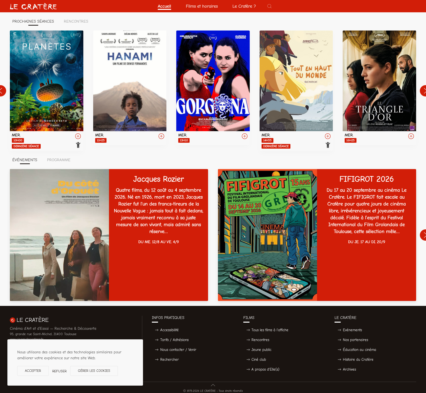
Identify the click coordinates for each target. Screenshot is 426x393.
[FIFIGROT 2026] (317, 235)
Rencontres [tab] (76, 21)
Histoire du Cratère (358, 359)
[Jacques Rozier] (109, 235)
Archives (349, 369)
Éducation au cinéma (359, 349)
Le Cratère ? (244, 6)
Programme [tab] (59, 160)
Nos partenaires (355, 340)
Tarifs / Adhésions (174, 340)
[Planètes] (46, 91)
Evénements (352, 330)
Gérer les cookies (94, 371)
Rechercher (169, 359)
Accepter (33, 371)
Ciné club (258, 359)
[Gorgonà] (213, 88)
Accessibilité (169, 330)
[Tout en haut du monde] (296, 91)
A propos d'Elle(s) (265, 369)
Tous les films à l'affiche (269, 330)
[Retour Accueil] (33, 6)
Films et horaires (202, 6)
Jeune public (261, 349)
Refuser (59, 371)
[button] (269, 6)
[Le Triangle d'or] (379, 88)
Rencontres (260, 340)
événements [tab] (24, 160)
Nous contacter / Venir (178, 349)
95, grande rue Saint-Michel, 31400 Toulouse (43, 334)
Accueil (164, 6)
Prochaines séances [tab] (33, 21)
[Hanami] (130, 88)
